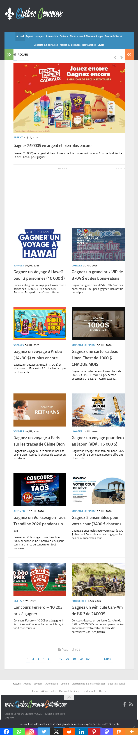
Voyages (39, 36)
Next (122, 57)
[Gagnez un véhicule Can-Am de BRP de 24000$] (98, 579)
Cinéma (64, 36)
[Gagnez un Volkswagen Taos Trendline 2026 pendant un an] (39, 489)
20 (67, 658)
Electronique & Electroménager (86, 36)
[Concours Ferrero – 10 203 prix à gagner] (39, 579)
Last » (108, 658)
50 (87, 658)
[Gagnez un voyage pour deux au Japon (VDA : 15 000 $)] (98, 410)
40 (81, 658)
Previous (115, 57)
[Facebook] (124, 704)
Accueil (20, 36)
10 (60, 658)
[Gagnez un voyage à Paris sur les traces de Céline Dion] (39, 410)
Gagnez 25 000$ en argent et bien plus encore (52, 145)
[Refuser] (133, 727)
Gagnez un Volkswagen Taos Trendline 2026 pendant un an (39, 524)
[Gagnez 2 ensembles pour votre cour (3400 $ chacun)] (98, 489)
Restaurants (89, 44)
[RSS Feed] (131, 704)
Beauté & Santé (113, 36)
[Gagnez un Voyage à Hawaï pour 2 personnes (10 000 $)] (39, 244)
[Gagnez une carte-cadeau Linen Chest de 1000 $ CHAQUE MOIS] (98, 323)
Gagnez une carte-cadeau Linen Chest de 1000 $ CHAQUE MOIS (95, 358)
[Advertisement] (40, 192)
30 (74, 658)
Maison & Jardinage (70, 44)
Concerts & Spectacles (46, 44)
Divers (101, 44)
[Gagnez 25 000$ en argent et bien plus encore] (69, 98)
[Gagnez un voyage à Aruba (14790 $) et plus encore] (39, 323)
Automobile (51, 36)
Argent (29, 36)
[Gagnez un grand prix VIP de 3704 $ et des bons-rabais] (98, 244)
